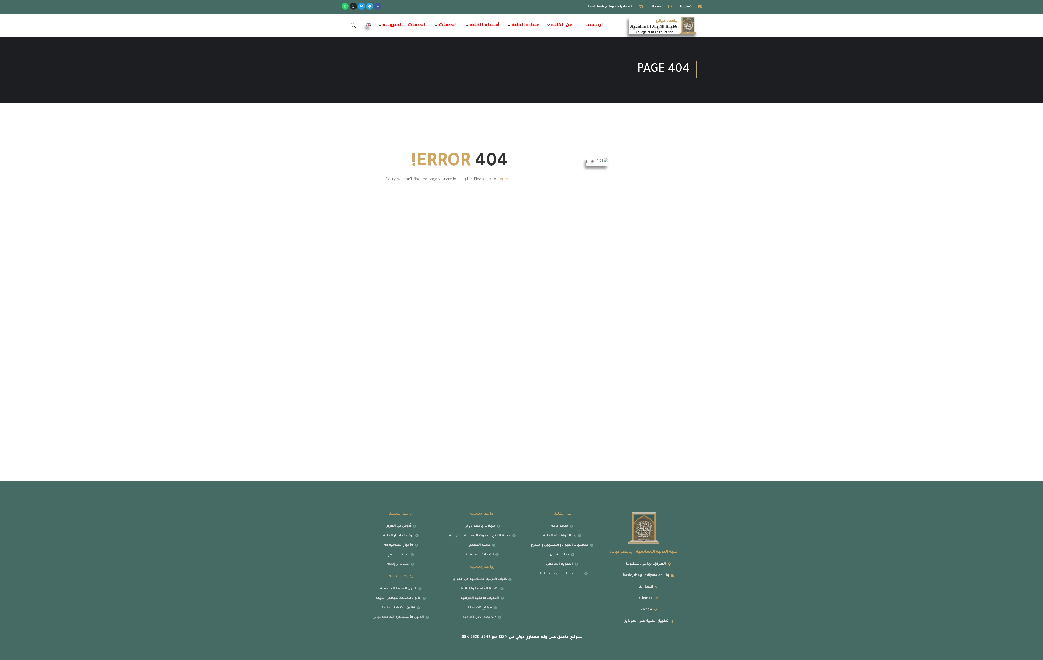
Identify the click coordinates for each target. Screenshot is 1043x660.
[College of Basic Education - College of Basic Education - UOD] (663, 25)
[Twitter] (361, 6)
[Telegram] (369, 6)
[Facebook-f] (377, 6)
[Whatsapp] (345, 6)
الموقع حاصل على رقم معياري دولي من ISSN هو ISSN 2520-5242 (521, 637)
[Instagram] (353, 6)
